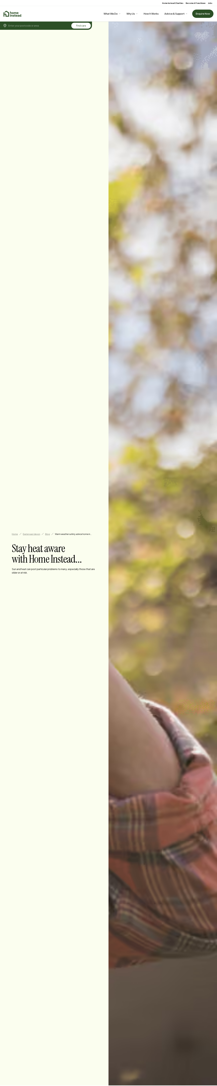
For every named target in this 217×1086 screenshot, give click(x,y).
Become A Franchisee (195, 3)
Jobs (210, 3)
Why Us (131, 13)
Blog (47, 534)
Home (15, 534)
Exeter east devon (31, 534)
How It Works (151, 13)
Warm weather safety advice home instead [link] (73, 534)
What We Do (111, 13)
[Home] (13, 14)
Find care (81, 25)
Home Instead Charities (172, 3)
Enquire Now (203, 13)
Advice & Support (174, 13)
